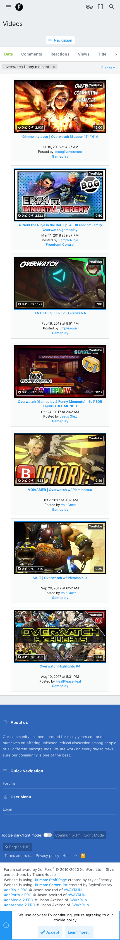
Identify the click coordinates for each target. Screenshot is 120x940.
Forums (9, 783)
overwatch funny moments (28, 66)
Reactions (60, 54)
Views (84, 54)
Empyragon (68, 328)
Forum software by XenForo (53, 869)
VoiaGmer (68, 505)
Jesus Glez (68, 416)
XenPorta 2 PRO (18, 895)
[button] (8, 7)
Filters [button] (106, 68)
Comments (31, 54)
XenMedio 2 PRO (18, 900)
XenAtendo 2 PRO (19, 905)
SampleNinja (68, 240)
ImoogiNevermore (68, 152)
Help (67, 855)
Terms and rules (18, 855)
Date (8, 54)
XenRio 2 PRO (16, 890)
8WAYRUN (73, 890)
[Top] (75, 855)
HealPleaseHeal (68, 681)
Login (7, 809)
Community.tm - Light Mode (79, 835)
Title (102, 54)
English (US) (19, 847)
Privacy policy (47, 855)
